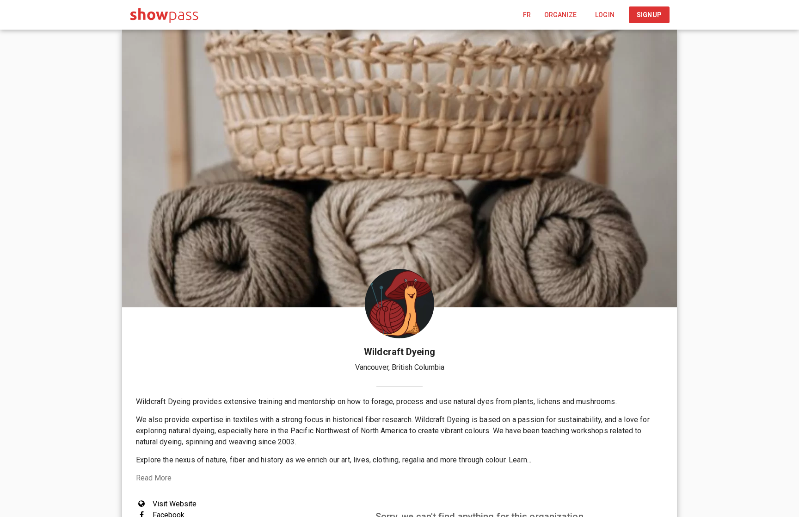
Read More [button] (154, 477)
